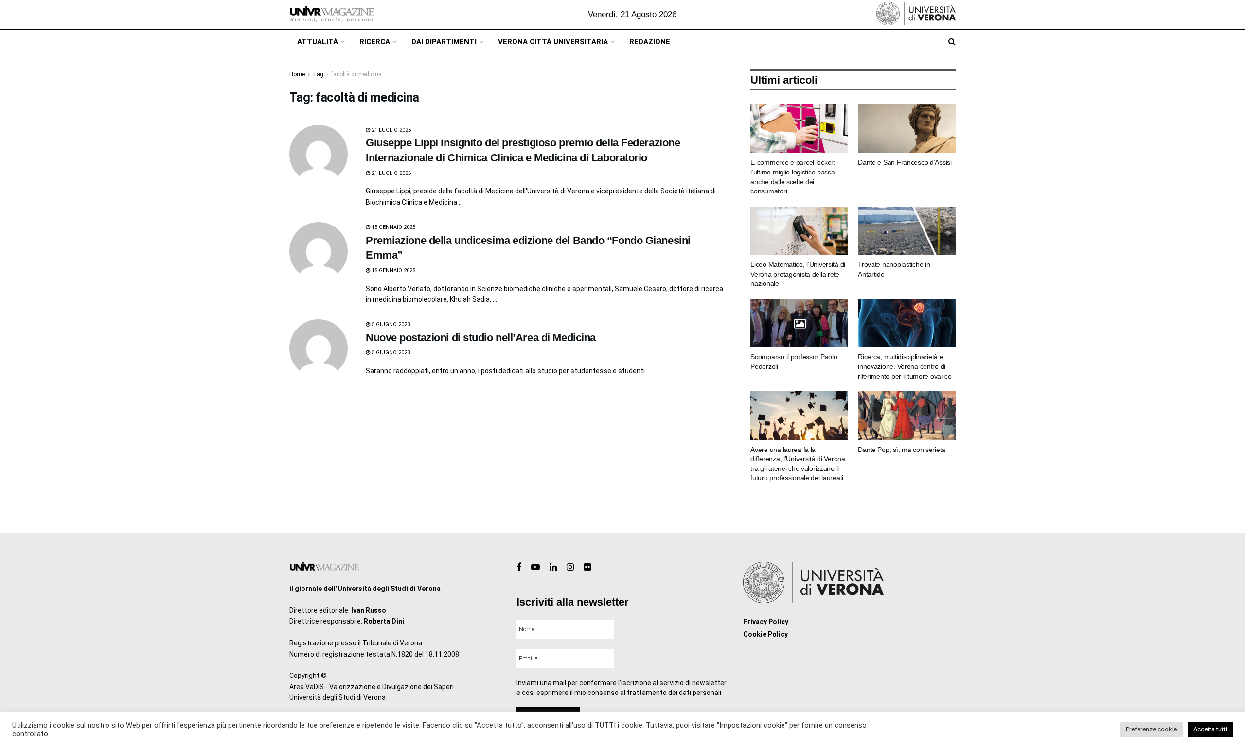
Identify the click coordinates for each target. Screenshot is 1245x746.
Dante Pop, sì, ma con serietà (901, 449)
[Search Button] (952, 42)
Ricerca (374, 41)
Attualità (317, 41)
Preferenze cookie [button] (1151, 729)
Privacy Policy (765, 621)
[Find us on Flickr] (587, 567)
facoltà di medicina (356, 74)
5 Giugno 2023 (390, 324)
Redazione (649, 41)
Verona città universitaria (553, 41)
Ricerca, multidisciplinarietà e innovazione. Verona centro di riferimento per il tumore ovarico (905, 366)
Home (297, 74)
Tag (318, 74)
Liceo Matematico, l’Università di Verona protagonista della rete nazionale (797, 273)
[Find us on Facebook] (518, 567)
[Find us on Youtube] (535, 567)
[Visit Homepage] (331, 14)
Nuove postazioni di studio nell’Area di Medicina (481, 337)
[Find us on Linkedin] (553, 567)
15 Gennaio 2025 (392, 227)
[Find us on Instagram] (570, 567)
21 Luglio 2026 (390, 130)
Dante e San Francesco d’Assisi (905, 162)
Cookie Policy (765, 634)
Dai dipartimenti (444, 41)
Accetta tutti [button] (1210, 729)
